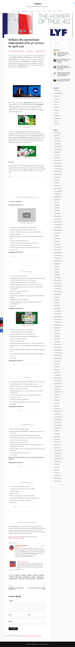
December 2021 (58, 252)
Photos (56, 110)
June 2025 (57, 154)
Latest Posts (15, 542)
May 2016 (57, 436)
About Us (60, 11)
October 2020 (57, 288)
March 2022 (57, 244)
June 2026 (57, 138)
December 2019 (58, 316)
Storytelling (57, 115)
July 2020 (57, 297)
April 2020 (57, 305)
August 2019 (57, 327)
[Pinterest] (1, 325)
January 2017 (57, 414)
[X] (1, 322)
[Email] (1, 327)
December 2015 (58, 450)
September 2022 (58, 230)
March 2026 (57, 140)
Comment (11, 600)
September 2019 (58, 324)
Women (56, 124)
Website (10, 621)
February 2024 (58, 188)
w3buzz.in (21, 546)
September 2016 (58, 425)
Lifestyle (32, 11)
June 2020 (57, 299)
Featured (56, 96)
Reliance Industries (13, 578)
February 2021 (58, 280)
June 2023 (57, 205)
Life (55, 104)
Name (10, 614)
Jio (12, 575)
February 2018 (58, 377)
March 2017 (57, 408)
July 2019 (57, 330)
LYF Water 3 (41, 575)
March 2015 (57, 475)
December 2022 (58, 221)
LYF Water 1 (29, 575)
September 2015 (58, 458)
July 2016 (57, 430)
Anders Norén (46, 644)
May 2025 (57, 157)
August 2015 (57, 461)
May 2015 (57, 469)
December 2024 (58, 166)
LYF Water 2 (35, 575)
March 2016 (57, 442)
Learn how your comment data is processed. (31, 635)
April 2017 (57, 405)
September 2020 (58, 291)
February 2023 (58, 216)
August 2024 (57, 177)
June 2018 (57, 366)
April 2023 (57, 210)
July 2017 (57, 397)
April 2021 (57, 274)
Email (29, 614)
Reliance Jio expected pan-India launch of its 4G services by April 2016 (26, 43)
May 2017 (57, 403)
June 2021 (57, 269)
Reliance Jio (21, 578)
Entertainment (25, 11)
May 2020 (57, 302)
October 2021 (57, 258)
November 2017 (58, 386)
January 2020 (57, 313)
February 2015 (58, 478)
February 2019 (58, 344)
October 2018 (57, 355)
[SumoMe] (1, 330)
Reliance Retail (40, 578)
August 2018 (57, 361)
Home (13, 11)
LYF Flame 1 (23, 575)
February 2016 (58, 444)
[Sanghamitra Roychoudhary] (11, 549)
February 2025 (58, 160)
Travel (54, 11)
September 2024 (58, 174)
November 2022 (58, 224)
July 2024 (57, 180)
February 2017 (58, 411)
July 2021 (57, 266)
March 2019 (57, 341)
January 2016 (57, 447)
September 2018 (58, 358)
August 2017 (57, 394)
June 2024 (57, 182)
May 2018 (57, 369)
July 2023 (57, 202)
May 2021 (57, 272)
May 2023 (57, 207)
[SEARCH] (69, 43)
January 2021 (57, 283)
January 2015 (57, 481)
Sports (44, 11)
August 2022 (57, 232)
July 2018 (57, 363)
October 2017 (57, 389)
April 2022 (57, 241)
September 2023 (58, 196)
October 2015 (57, 455)
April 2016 (57, 439)
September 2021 (58, 260)
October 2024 (57, 171)
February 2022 (58, 246)
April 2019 (57, 338)
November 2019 (58, 319)
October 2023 (57, 193)
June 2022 (57, 238)
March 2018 (57, 375)
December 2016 (58, 416)
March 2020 (57, 308)
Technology (42, 51)
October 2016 (57, 422)
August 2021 (57, 263)
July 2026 (57, 135)
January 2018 (57, 380)
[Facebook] (42, 545)
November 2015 (58, 453)
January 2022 (57, 249)
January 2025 (57, 163)
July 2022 (57, 235)
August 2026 (57, 132)
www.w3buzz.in (29, 550)
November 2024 (58, 168)
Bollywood (39, 11)
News (18, 11)
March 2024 (57, 185)
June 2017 (57, 400)
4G (9, 575)
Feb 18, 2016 (30, 51)
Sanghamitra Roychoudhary (17, 51)
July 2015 (57, 464)
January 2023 (57, 219)
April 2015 (57, 472)
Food (49, 11)
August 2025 (57, 152)
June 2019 (57, 333)
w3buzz (37, 3)
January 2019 (57, 347)
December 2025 (58, 146)
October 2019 (57, 322)
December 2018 (58, 350)
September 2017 (58, 391)
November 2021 (58, 255)
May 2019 (57, 336)
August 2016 (57, 428)
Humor (56, 101)
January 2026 (57, 143)
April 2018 (57, 372)
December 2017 (58, 383)
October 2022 (57, 227)
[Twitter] (44, 545)
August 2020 (57, 294)
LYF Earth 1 (17, 575)
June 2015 (57, 467)
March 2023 (57, 213)
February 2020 (58, 311)
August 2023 (57, 199)
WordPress (34, 644)
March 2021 (57, 277)
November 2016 (58, 419)
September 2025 (58, 149)
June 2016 (57, 433)
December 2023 (58, 191)
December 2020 (58, 285)
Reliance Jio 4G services (30, 578)
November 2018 (58, 352)
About (10, 542)
